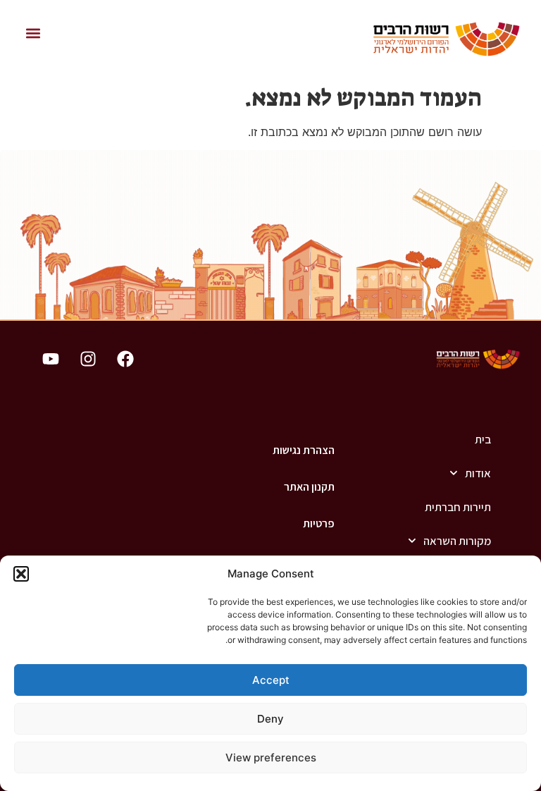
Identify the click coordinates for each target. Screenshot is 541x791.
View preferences (270, 757)
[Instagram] (88, 359)
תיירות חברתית (458, 507)
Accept (271, 680)
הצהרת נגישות (304, 450)
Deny (270, 718)
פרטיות (319, 523)
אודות (478, 473)
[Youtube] (51, 359)
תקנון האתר (309, 486)
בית (483, 439)
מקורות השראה (457, 540)
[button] (21, 574)
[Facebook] (125, 359)
